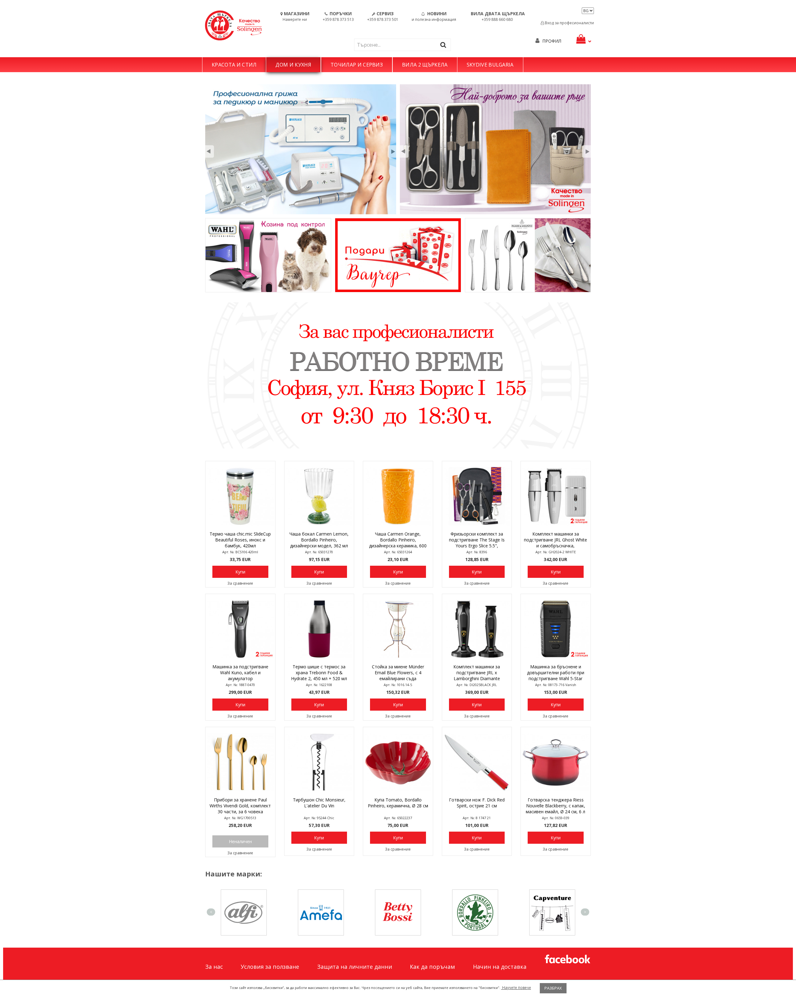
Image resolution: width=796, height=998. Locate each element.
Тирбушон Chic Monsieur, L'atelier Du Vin (319, 803)
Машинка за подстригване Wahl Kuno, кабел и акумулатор (240, 672)
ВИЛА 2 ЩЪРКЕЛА (424, 64)
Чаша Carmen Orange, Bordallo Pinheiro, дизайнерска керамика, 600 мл (398, 540)
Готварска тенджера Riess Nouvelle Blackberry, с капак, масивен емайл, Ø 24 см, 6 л (555, 806)
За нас (214, 966)
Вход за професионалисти (569, 23)
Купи (240, 572)
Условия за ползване (270, 966)
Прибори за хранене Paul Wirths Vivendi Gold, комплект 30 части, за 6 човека (240, 806)
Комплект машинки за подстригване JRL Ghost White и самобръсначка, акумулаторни (555, 540)
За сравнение (240, 583)
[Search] (444, 44)
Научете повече (516, 987)
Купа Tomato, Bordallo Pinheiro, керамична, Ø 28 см (398, 803)
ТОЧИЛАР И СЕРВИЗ (357, 64)
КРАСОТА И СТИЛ (234, 64)
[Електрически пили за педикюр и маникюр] (300, 149)
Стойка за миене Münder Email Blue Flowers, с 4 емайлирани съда (398, 672)
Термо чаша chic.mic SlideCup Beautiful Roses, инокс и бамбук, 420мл (240, 540)
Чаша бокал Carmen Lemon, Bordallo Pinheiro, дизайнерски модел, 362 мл (319, 540)
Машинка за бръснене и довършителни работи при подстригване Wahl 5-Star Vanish (555, 673)
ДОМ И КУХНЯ (293, 64)
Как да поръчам (432, 966)
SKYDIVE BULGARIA (490, 64)
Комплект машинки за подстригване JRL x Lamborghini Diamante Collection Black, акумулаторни (476, 673)
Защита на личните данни (354, 966)
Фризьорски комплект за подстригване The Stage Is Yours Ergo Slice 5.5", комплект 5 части (477, 540)
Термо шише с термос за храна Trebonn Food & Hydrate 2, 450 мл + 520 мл (319, 672)
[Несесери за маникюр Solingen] (495, 149)
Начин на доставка (499, 966)
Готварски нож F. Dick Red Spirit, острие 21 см (477, 803)
